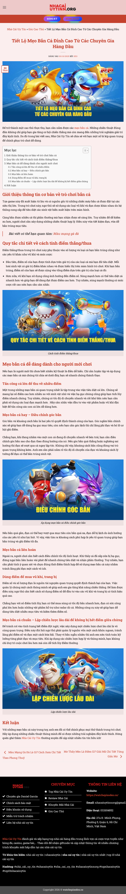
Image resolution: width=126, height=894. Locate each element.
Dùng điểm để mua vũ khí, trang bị (29, 177)
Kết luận (11, 185)
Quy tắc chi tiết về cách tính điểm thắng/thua (32, 159)
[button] (4, 7)
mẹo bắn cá (81, 127)
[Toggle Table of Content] (84, 150)
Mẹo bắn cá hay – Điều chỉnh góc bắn (30, 170)
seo (75, 56)
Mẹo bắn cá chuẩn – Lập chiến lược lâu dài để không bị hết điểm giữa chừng (50, 181)
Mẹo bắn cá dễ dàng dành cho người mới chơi (32, 163)
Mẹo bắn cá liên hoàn (22, 174)
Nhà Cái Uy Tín (16, 29)
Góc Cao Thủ (36, 29)
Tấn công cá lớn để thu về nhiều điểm (30, 166)
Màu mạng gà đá (66, 234)
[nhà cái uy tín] (63, 7)
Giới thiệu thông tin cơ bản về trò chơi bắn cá (31, 155)
